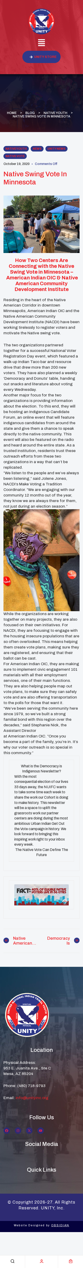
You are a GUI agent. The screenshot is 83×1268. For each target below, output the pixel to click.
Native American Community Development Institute (46, 283)
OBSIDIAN (60, 1225)
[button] (41, 43)
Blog (30, 113)
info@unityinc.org (32, 1098)
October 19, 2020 (16, 164)
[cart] (70, 1261)
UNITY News (56, 148)
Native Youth (55, 113)
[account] (41, 1261)
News (37, 148)
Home (12, 113)
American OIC (31, 278)
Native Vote (15, 156)
